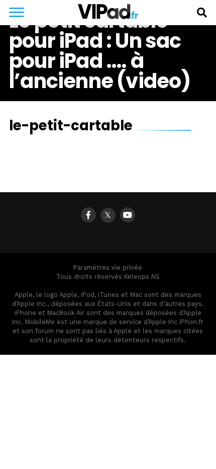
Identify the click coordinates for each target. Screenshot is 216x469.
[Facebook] (88, 214)
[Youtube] (127, 214)
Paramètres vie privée (107, 267)
